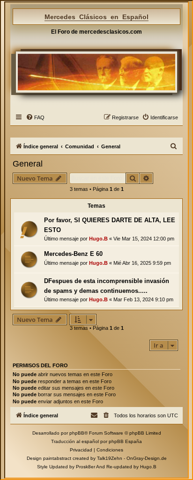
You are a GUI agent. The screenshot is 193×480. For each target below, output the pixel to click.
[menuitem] (35, 117)
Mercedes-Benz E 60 (73, 253)
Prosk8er (85, 466)
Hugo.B (98, 238)
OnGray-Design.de (146, 458)
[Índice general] (97, 72)
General (28, 163)
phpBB (76, 433)
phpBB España (125, 441)
